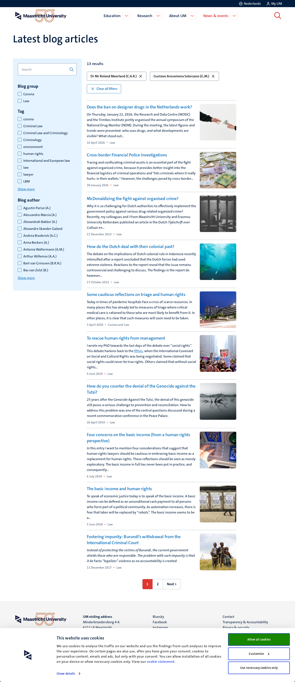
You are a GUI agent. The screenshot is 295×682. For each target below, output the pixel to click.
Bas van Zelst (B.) (35, 270)
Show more (26, 189)
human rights (33, 154)
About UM (177, 15)
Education (112, 15)
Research (144, 15)
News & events (215, 15)
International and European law (46, 160)
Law (26, 101)
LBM (26, 181)
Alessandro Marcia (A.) (40, 215)
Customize (256, 654)
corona (28, 119)
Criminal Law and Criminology (45, 133)
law (26, 167)
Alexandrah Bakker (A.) (40, 222)
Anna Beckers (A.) (36, 242)
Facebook (160, 622)
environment (33, 147)
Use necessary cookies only (259, 668)
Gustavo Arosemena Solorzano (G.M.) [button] (181, 76)
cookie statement (160, 661)
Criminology (32, 140)
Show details (66, 673)
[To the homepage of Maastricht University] (41, 16)
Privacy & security (236, 627)
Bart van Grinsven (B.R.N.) (42, 263)
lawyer (28, 174)
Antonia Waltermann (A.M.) (43, 249)
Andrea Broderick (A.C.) (40, 235)
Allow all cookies (259, 639)
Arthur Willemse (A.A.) (40, 256)
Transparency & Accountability (245, 622)
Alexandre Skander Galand (42, 229)
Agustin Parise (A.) (37, 208)
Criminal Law (33, 126)
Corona (28, 94)
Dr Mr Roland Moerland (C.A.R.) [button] (113, 76)
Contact (228, 616)
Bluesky (158, 616)
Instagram (160, 627)
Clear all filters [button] (107, 88)
